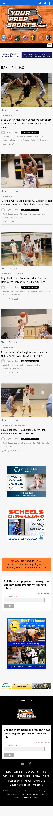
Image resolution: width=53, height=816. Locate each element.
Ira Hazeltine (34, 214)
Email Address (10, 596)
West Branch (15, 780)
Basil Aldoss (8, 136)
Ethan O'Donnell (31, 136)
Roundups (6, 274)
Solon (46, 776)
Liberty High (7, 115)
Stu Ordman (42, 140)
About (28, 780)
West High (18, 274)
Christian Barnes (31, 291)
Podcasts (38, 785)
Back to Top (26, 700)
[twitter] (45, 3)
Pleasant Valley (29, 140)
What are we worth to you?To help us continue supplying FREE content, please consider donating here (26, 564)
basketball (18, 136)
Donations (39, 780)
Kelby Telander (43, 443)
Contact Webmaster (31, 798)
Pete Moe (7, 295)
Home (8, 771)
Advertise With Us (20, 785)
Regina (37, 776)
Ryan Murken (12, 132)
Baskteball (18, 443)
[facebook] (49, 3)
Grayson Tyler (30, 443)
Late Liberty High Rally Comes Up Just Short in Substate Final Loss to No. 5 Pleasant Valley (26, 123)
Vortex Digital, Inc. (32, 794)
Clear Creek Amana (24, 771)
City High (42, 771)
